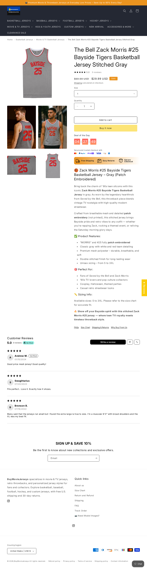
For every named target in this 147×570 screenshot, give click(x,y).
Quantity (78, 100)
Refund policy (54, 561)
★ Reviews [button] (144, 288)
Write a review (108, 342)
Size (76, 88)
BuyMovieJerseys (21, 561)
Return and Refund (84, 495)
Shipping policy (101, 561)
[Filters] (130, 342)
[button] (20, 21)
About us (79, 485)
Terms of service (85, 561)
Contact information (119, 561)
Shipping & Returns (100, 327)
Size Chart (85, 327)
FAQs (76, 327)
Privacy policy (69, 561)
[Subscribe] (96, 458)
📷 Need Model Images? (87, 515)
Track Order (81, 510)
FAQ (77, 505)
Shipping (78, 83)
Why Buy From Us (119, 327)
